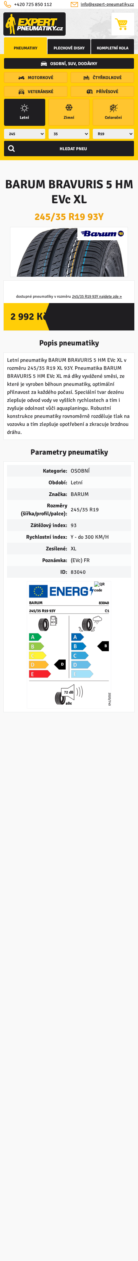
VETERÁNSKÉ (40, 91)
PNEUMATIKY (26, 48)
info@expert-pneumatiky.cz (107, 4)
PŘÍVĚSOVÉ (107, 91)
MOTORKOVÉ (40, 77)
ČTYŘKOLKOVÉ (107, 77)
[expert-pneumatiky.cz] (34, 24)
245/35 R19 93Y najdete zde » (97, 296)
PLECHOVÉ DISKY (69, 48)
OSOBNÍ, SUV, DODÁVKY (73, 63)
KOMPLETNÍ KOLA (113, 48)
